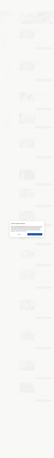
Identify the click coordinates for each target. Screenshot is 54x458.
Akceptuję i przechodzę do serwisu (34, 234)
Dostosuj (19, 234)
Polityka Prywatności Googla (16, 229)
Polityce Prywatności (22, 231)
